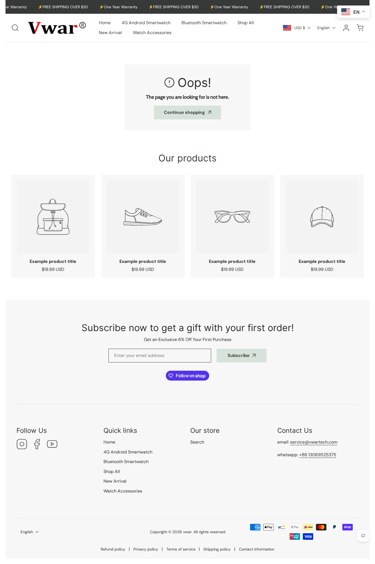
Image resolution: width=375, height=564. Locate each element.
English (323, 27)
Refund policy (113, 549)
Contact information (256, 549)
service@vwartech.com (313, 442)
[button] (360, 27)
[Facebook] (37, 445)
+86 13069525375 (317, 455)
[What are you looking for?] (15, 28)
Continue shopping (184, 112)
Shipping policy (217, 549)
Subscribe (239, 355)
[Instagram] (21, 445)
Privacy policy (145, 549)
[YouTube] (52, 445)
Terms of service (180, 549)
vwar (187, 531)
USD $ (299, 27)
